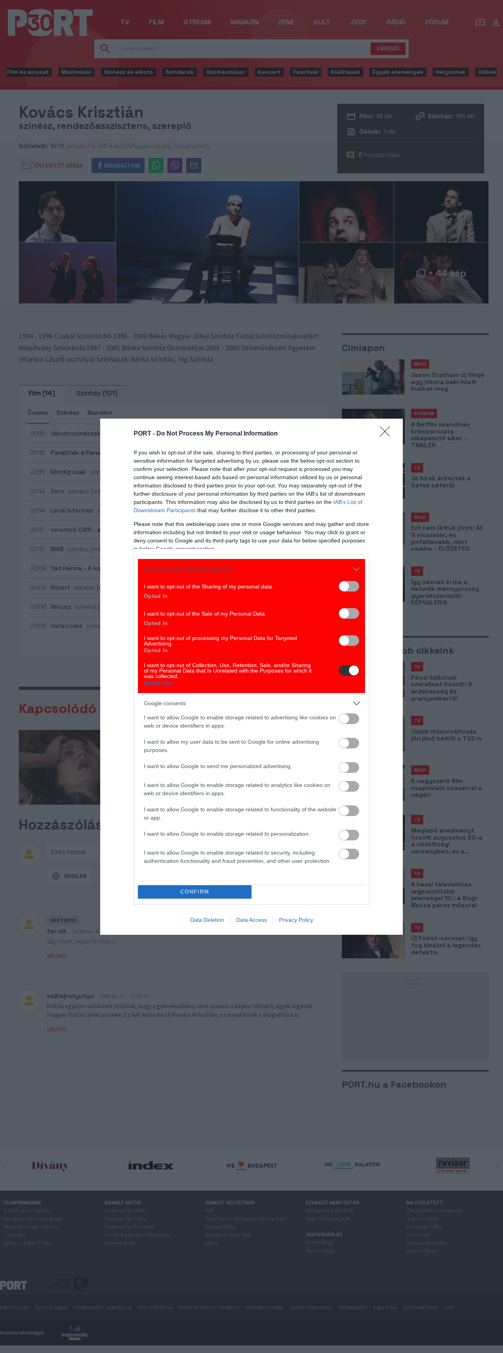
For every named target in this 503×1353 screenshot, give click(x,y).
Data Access (251, 920)
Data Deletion (207, 920)
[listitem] (251, 569)
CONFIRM (194, 892)
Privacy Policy (296, 920)
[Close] (387, 433)
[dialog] (251, 677)
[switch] (349, 586)
